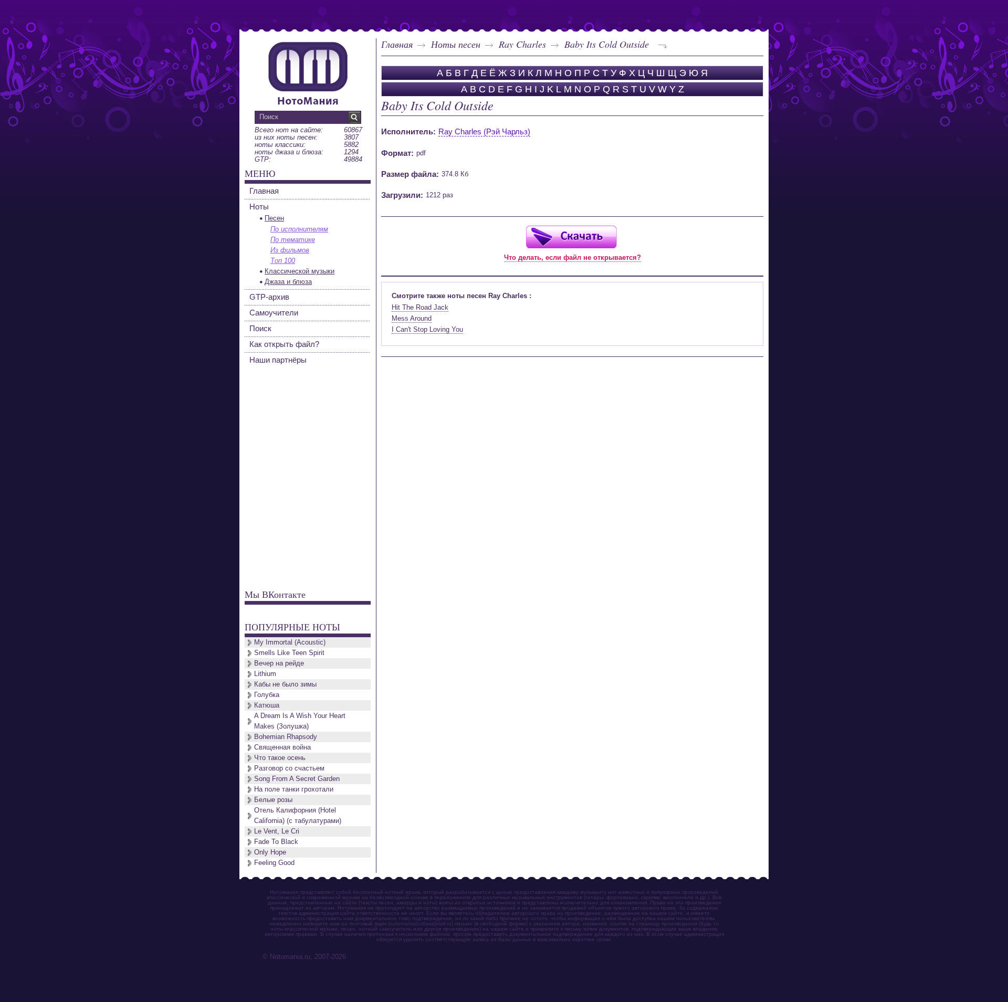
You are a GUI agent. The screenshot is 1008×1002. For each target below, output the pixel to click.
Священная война (282, 747)
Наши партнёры (278, 359)
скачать (571, 236)
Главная (397, 44)
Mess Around (412, 318)
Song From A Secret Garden (297, 779)
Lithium (265, 674)
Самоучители (273, 312)
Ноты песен (455, 44)
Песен (274, 218)
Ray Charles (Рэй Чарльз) (484, 131)
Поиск (260, 328)
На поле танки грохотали (293, 789)
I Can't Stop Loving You (427, 329)
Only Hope (270, 852)
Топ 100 (282, 261)
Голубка (266, 695)
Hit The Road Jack (420, 307)
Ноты (259, 206)
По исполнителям (299, 229)
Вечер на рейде (279, 663)
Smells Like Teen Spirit (289, 653)
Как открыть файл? (284, 344)
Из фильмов (289, 250)
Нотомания (308, 72)
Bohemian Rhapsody (285, 737)
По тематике (292, 240)
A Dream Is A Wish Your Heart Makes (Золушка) (299, 721)
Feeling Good (274, 863)
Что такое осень (280, 758)
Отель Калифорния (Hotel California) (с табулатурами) (297, 815)
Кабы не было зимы (285, 684)
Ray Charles (522, 44)
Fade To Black (276, 842)
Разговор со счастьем (289, 768)
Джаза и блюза (288, 282)
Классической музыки (299, 271)
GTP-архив (269, 296)
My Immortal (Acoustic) (290, 642)
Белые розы (273, 800)
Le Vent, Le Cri (276, 831)
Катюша (266, 705)
